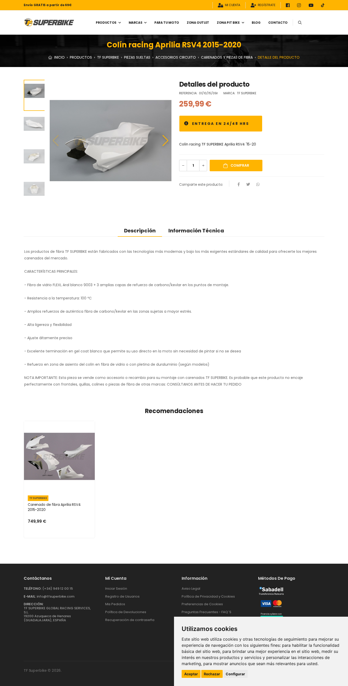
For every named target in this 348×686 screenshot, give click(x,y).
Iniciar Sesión (116, 588)
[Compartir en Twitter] (248, 185)
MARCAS (135, 22)
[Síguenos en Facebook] (288, 5)
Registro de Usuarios (122, 596)
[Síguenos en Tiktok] (322, 5)
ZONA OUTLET (198, 22)
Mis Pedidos (115, 604)
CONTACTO (278, 22)
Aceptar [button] (191, 674)
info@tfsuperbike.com (55, 596)
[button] (165, 140)
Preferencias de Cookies (202, 604)
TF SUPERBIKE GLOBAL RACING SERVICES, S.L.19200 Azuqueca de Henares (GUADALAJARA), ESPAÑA (57, 614)
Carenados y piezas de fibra (227, 57)
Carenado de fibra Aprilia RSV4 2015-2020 (54, 507)
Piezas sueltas (137, 57)
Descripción (140, 230)
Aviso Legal (191, 588)
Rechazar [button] (212, 674)
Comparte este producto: (201, 184)
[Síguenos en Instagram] (300, 5)
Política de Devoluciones (125, 612)
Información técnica (196, 230)
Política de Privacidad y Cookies (208, 596)
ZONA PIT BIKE (228, 22)
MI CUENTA (232, 5)
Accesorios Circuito (175, 57)
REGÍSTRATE (266, 5)
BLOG (256, 22)
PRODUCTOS (106, 22)
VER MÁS (59, 485)
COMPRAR (239, 165)
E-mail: (30, 596)
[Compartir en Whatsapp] (258, 185)
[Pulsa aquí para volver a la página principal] (49, 22)
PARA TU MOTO (166, 22)
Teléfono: (33, 588)
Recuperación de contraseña (129, 619)
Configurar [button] (235, 674)
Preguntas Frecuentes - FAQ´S (206, 612)
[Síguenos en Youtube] (312, 5)
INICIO (59, 57)
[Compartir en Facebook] (239, 185)
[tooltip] (186, 123)
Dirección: (34, 604)
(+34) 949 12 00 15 (57, 588)
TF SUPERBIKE (108, 57)
